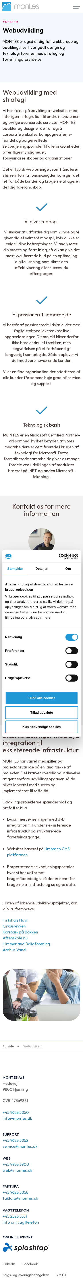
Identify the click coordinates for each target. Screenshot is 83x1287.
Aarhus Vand (14, 949)
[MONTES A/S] (20, 6)
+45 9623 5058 (15, 1192)
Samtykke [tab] (15, 568)
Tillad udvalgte (41, 712)
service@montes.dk (20, 1146)
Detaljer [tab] (41, 568)
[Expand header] (76, 6)
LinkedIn (9, 1264)
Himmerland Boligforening (26, 943)
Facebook (30, 1264)
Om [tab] (68, 568)
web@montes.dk (17, 1170)
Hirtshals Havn (16, 920)
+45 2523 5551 (15, 1216)
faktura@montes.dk (20, 1198)
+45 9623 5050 (16, 1112)
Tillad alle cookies (41, 698)
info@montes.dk (17, 1118)
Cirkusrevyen (14, 926)
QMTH (61, 1275)
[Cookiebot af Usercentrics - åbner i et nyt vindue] (59, 556)
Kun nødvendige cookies (41, 727)
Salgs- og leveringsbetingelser (26, 1275)
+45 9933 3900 (16, 1164)
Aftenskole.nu (15, 937)
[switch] (71, 650)
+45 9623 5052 (15, 1140)
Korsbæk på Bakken (20, 932)
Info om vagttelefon (21, 1222)
